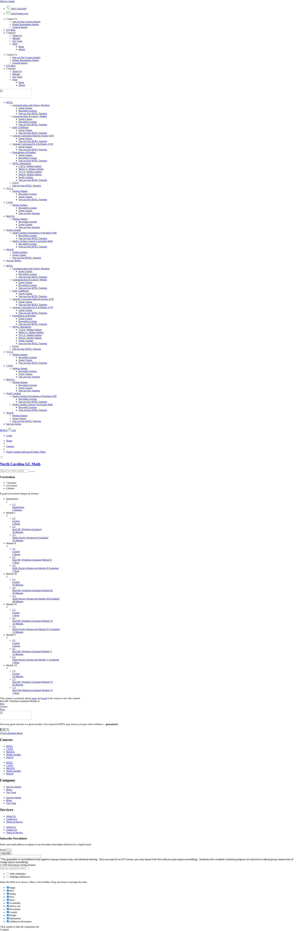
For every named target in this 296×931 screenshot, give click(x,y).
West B (9, 757)
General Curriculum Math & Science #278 (33, 135)
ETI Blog (10, 30)
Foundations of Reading (24, 152)
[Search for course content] (30, 471)
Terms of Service (14, 821)
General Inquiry (20, 27)
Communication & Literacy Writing (29, 116)
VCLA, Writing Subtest (30, 171)
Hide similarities (17, 873)
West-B (9, 249)
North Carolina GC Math (20, 464)
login (34, 698)
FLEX (15, 183)
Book (21, 46)
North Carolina (25, 177)
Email (3, 850)
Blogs (9, 789)
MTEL (9, 102)
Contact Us (11, 819)
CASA (9, 202)
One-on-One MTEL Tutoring (32, 113)
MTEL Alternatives (21, 163)
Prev (2, 704)
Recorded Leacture (27, 221)
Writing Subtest (19, 191)
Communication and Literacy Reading (30, 105)
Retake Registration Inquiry (25, 24)
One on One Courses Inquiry (26, 21)
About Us (17, 35)
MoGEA (10, 216)
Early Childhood (20, 127)
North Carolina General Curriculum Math (32, 241)
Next (2, 709)
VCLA (9, 188)
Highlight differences (19, 877)
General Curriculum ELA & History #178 (32, 144)
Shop (14, 44)
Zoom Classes (25, 108)
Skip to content (7, 1)
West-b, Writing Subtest (29, 174)
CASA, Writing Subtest (29, 166)
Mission (16, 38)
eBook (21, 49)
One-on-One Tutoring (29, 213)
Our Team (17, 41)
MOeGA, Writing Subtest (30, 169)
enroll (44, 698)
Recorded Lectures (27, 110)
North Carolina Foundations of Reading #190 (34, 233)
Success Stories (13, 260)
